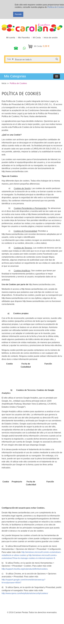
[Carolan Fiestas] (32, 26)
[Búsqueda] (57, 59)
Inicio (4, 83)
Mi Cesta (37, 37)
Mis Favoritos (24, 37)
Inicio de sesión (51, 37)
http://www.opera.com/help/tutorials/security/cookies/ (25, 593)
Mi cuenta (10, 37)
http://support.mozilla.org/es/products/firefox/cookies (25, 569)
